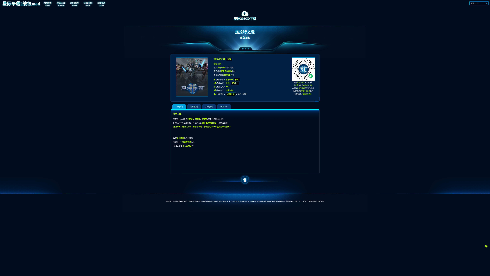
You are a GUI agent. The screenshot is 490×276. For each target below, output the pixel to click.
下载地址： (220, 94)
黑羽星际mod (178, 202)
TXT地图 (302, 202)
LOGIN (101, 5)
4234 (227, 87)
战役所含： (220, 90)
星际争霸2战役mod (21, 3)
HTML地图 (319, 202)
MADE (88, 5)
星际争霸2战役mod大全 (247, 202)
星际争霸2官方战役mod (228, 202)
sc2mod (195, 202)
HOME (47, 5)
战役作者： (220, 80)
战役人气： (220, 87)
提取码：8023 (237, 94)
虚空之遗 (245, 37)
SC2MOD (61, 5)
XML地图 (311, 202)
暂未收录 (230, 80)
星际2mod (188, 202)
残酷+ (228, 83)
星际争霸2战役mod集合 (266, 202)
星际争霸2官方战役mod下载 (287, 202)
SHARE (74, 5)
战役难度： (220, 83)
